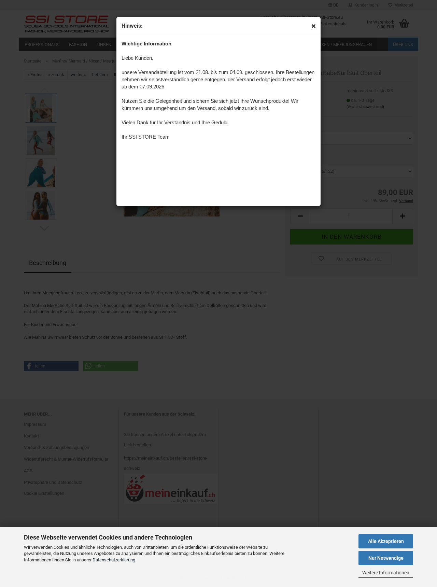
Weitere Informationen (385, 572)
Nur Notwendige (386, 558)
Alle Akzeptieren (386, 541)
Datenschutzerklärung (114, 559)
